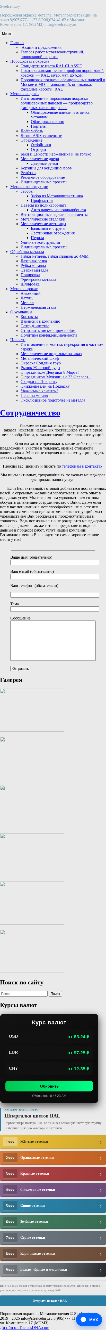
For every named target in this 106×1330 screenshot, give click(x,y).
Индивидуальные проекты (44, 182)
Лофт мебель (32, 131)
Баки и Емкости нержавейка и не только (56, 154)
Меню (6, 34)
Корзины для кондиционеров (46, 168)
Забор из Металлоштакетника (57, 196)
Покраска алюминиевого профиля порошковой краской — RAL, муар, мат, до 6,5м (62, 72)
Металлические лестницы (43, 224)
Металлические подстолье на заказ (51, 354)
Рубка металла (33, 265)
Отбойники (41, 145)
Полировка (30, 275)
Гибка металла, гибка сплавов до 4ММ (55, 256)
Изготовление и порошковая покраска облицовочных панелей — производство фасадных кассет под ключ (57, 103)
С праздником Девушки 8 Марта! (50, 372)
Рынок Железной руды (40, 367)
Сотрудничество (35, 326)
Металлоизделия (24, 94)
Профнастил (42, 200)
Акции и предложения (41, 47)
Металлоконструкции (29, 186)
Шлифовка (30, 284)
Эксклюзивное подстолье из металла (53, 400)
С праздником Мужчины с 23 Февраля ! (56, 377)
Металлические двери (40, 159)
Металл (27, 302)
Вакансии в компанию (40, 321)
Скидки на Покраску (39, 381)
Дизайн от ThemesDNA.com (24, 1327)
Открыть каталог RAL (53, 1301)
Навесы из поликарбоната (43, 205)
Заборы (27, 191)
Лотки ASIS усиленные (41, 135)
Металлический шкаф (40, 358)
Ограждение (31, 140)
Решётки (28, 172)
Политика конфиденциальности (49, 335)
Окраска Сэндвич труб (41, 363)
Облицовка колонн (47, 121)
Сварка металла (34, 270)
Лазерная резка (34, 261)
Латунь (27, 298)
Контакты (29, 316)
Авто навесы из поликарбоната (58, 210)
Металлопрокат (24, 289)
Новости (17, 340)
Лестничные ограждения (53, 233)
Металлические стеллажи (43, 219)
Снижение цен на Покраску (45, 386)
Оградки (38, 149)
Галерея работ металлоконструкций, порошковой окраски (52, 54)
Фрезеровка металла (38, 279)
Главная (17, 42)
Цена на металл (34, 395)
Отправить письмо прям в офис (48, 330)
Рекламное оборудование (43, 177)
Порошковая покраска (29, 61)
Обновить (49, 1086)
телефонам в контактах (82, 466)
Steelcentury (10, 6)
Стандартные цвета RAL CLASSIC (51, 66)
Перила (37, 237)
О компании (21, 312)
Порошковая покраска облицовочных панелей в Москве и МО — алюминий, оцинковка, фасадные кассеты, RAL (63, 84)
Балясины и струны (48, 228)
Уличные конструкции (40, 242)
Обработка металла (27, 251)
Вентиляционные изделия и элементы (54, 214)
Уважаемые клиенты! (39, 391)
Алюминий (31, 293)
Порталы (39, 126)
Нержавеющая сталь (38, 307)
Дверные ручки (44, 163)
